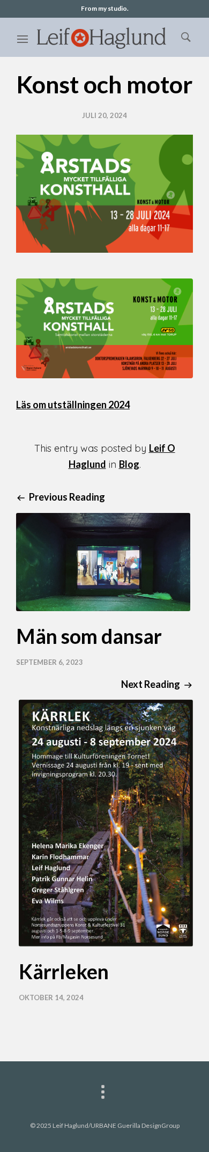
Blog (129, 464)
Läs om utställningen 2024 (73, 404)
